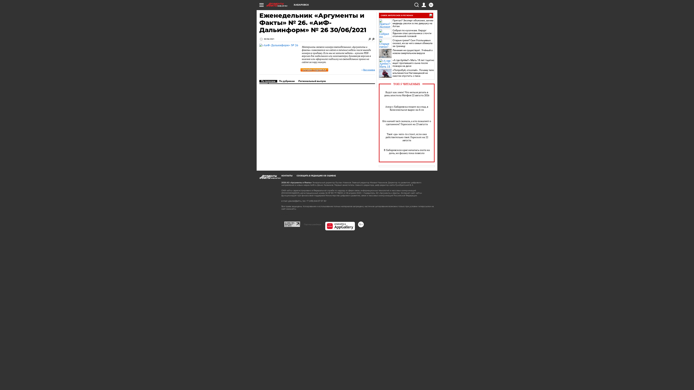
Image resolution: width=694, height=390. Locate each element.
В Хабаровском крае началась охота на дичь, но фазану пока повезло (407, 151)
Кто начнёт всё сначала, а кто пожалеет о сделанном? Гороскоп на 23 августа (406, 123)
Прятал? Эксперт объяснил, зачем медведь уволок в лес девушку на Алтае (413, 23)
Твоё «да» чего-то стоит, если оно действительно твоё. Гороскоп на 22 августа (406, 137)
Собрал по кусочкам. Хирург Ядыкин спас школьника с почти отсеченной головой (412, 33)
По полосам (268, 81)
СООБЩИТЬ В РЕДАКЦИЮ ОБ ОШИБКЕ (316, 176)
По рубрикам (287, 81)
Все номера (369, 70)
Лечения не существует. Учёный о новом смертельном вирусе (413, 52)
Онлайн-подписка (314, 70)
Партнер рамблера (312, 224)
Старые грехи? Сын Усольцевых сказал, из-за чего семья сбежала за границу (412, 43)
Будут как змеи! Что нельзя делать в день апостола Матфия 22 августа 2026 (406, 94)
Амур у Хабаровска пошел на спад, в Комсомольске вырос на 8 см (406, 108)
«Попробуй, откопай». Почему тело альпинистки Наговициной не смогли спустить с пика (413, 73)
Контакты (286, 176)
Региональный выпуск (312, 81)
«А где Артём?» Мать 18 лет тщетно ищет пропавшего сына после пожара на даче (413, 63)
